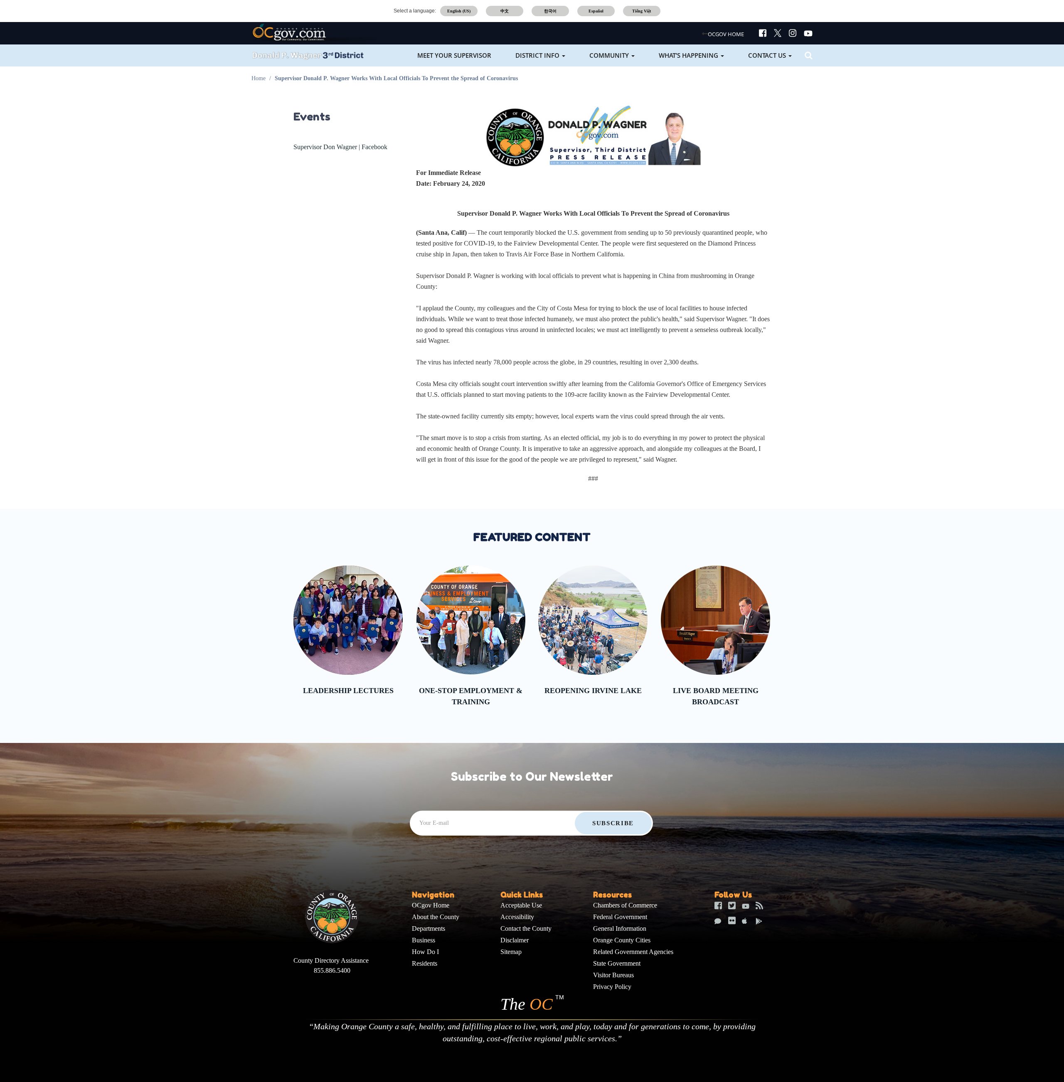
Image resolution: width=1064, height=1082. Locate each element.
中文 (504, 11)
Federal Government (620, 916)
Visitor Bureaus (613, 975)
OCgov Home (430, 905)
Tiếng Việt (641, 11)
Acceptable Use (521, 905)
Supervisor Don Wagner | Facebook (340, 146)
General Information (619, 928)
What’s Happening (689, 55)
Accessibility (517, 916)
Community (610, 55)
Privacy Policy (612, 986)
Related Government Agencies (633, 951)
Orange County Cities (621, 940)
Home (258, 78)
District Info (538, 55)
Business (423, 940)
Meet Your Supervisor (454, 55)
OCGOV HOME (726, 34)
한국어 (550, 11)
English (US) (458, 11)
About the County (435, 916)
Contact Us (768, 55)
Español (596, 11)
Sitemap (511, 951)
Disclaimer (514, 940)
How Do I (425, 951)
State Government (616, 963)
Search (807, 55)
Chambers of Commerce (625, 905)
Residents (424, 963)
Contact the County (526, 928)
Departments (428, 928)
